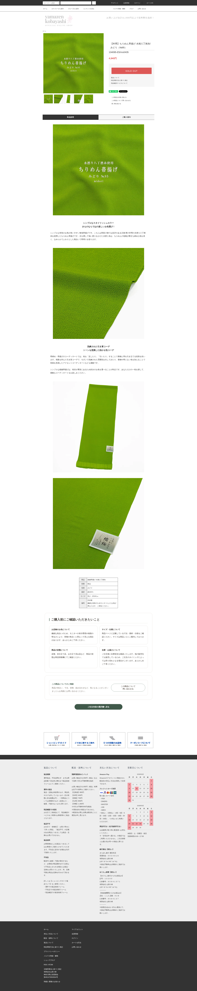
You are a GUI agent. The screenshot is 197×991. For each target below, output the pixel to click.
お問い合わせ (142, 9)
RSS (45, 965)
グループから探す (73, 9)
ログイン (137, 3)
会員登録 (126, 3)
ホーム (45, 9)
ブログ (131, 9)
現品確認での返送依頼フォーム (56, 892)
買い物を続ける (116, 103)
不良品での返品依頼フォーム (55, 890)
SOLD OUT (132, 70)
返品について (115, 77)
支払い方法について (51, 934)
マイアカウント (77, 929)
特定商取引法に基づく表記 (119, 80)
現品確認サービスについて (119, 83)
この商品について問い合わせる (121, 100)
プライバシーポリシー (52, 951)
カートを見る (76, 942)
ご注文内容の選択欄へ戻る (98, 707)
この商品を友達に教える (119, 97)
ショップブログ (49, 960)
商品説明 (70, 117)
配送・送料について (51, 938)
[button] (98, 169)
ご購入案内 (126, 117)
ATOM (50, 965)
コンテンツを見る (88, 9)
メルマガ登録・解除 (119, 9)
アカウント (115, 3)
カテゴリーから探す (58, 9)
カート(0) (150, 3)
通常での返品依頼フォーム (55, 887)
